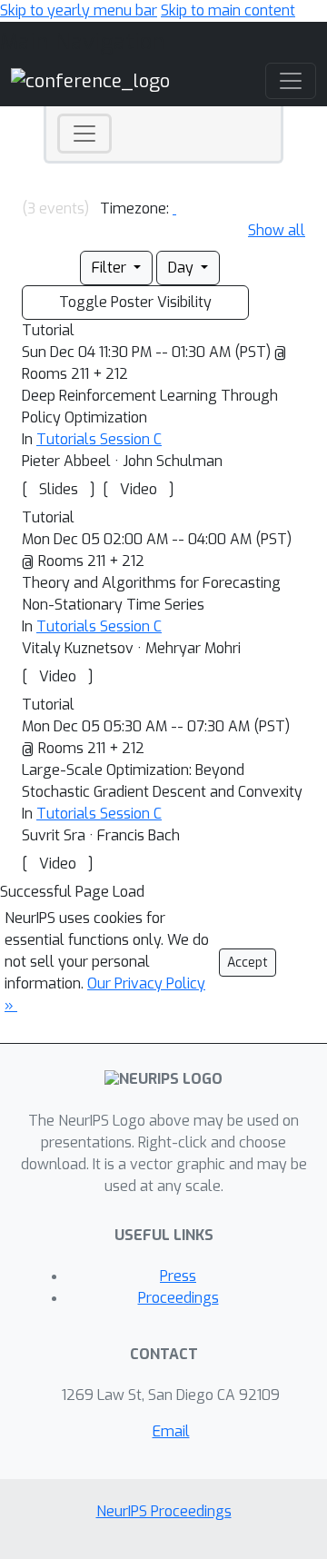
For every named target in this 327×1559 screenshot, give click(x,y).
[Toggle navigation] (84, 134)
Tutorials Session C (99, 439)
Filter (111, 267)
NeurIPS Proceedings (164, 1511)
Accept (247, 962)
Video (138, 489)
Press (178, 1276)
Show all (276, 230)
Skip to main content (228, 10)
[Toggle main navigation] (290, 81)
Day (182, 267)
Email (171, 1431)
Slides (58, 489)
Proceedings (178, 1297)
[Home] (90, 80)
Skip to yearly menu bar (78, 10)
